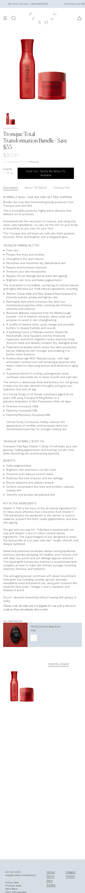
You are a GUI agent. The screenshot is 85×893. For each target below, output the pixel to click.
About (49, 880)
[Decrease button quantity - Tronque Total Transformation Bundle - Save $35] (4, 173)
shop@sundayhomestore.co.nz (20, 875)
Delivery (50, 872)
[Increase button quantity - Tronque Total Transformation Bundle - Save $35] (11, 173)
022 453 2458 (13, 872)
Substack (51, 885)
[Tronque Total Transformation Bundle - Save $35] (21, 686)
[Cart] (79, 18)
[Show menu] (5, 18)
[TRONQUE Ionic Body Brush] (15, 635)
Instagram (71, 872)
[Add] (33, 638)
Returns (50, 876)
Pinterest (70, 876)
